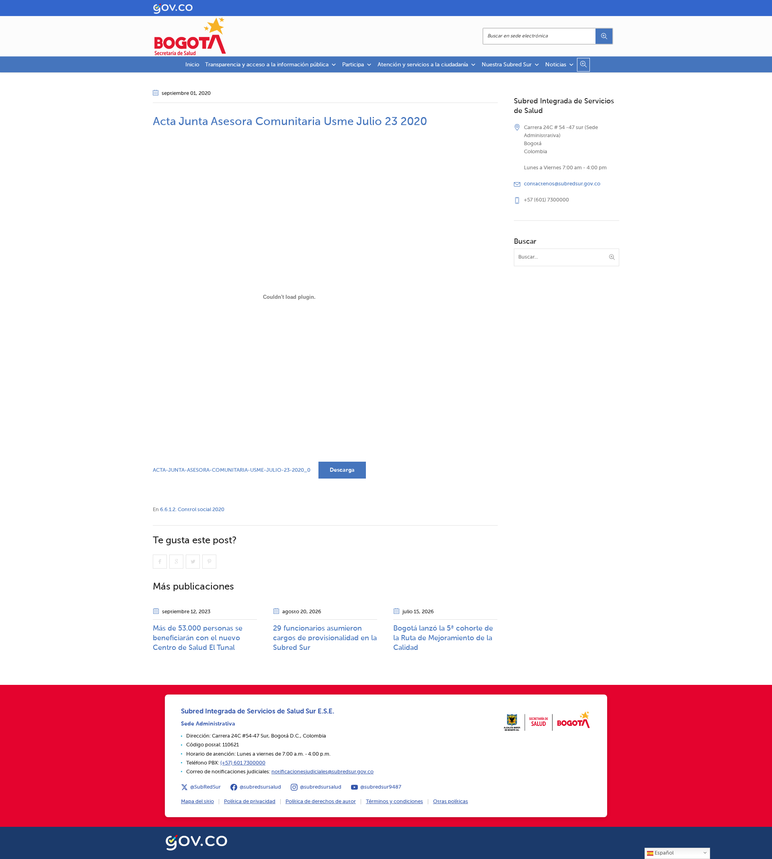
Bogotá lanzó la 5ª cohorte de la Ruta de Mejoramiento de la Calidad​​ (443, 638)
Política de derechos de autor (320, 801)
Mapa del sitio (197, 801)
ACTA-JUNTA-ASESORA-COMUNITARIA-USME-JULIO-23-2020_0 (231, 470)
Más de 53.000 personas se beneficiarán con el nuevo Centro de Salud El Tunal (197, 638)
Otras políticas (450, 801)
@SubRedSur (205, 787)
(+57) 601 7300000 (242, 763)
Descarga (342, 470)
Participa (353, 65)
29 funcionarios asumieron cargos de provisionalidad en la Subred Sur (325, 638)
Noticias (555, 65)
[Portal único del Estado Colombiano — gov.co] (196, 841)
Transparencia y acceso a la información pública (267, 65)
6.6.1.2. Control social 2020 (192, 509)
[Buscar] (603, 36)
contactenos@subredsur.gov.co (562, 184)
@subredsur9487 (380, 787)
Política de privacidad (249, 801)
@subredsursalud (260, 787)
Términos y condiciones (394, 801)
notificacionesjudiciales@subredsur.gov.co (322, 772)
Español (663, 853)
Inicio (192, 65)
